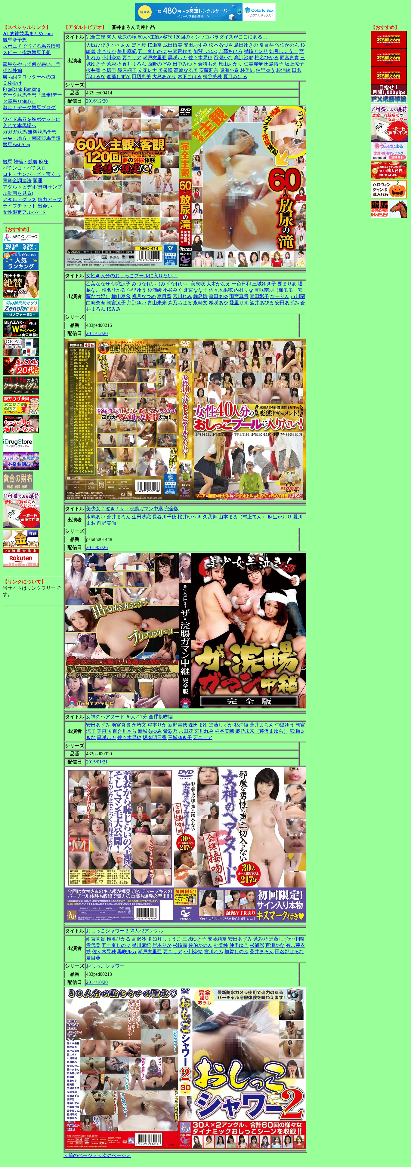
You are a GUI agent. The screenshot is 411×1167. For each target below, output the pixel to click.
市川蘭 (298, 296)
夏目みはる (235, 76)
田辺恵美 (141, 76)
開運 (37, 180)
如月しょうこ (283, 51)
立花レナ (147, 70)
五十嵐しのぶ (152, 51)
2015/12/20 (97, 333)
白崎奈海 (95, 302)
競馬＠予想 (15, 39)
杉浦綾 (283, 70)
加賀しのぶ (205, 51)
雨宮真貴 (289, 57)
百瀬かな (223, 57)
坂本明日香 (155, 737)
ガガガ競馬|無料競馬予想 (30, 131)
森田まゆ (218, 296)
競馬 (7, 161)
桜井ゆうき (190, 516)
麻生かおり (280, 516)
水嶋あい (95, 516)
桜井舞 (93, 70)
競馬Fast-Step (16, 144)
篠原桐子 (127, 70)
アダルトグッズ (19, 199)
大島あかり (164, 76)
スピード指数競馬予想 (27, 52)
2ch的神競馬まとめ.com (28, 33)
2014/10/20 (97, 982)
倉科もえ (207, 63)
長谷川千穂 (164, 516)
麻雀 (43, 161)
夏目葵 (266, 45)
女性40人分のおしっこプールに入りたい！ (132, 275)
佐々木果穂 (200, 57)
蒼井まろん (134, 63)
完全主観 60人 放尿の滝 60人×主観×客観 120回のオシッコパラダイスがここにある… (176, 36)
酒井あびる (262, 302)
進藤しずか (119, 76)
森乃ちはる (180, 302)
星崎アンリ (256, 51)
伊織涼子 (121, 283)
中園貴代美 (180, 51)
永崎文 (200, 302)
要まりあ (287, 283)
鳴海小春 (229, 70)
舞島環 (200, 296)
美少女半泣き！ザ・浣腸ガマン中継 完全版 (132, 508)
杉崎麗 (180, 945)
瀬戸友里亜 (155, 57)
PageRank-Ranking (21, 89)
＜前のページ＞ (80, 1155)
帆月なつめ (144, 296)
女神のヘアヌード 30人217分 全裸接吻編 (129, 716)
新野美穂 (177, 724)
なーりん (279, 296)
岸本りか (106, 51)
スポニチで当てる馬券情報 (31, 46)
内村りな (243, 290)
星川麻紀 (127, 51)
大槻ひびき (98, 45)
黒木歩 (139, 45)
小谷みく (172, 290)
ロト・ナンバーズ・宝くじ (31, 174)
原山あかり (230, 63)
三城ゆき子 (264, 283)
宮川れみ (182, 296)
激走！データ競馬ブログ (29, 107)
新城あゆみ (150, 731)
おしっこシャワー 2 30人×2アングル (124, 930)
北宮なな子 (196, 290)
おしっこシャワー (105, 966)
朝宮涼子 (116, 302)
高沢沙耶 (243, 57)
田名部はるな (289, 951)
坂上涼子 (294, 63)
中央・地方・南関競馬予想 (31, 138)
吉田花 (186, 731)
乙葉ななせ (98, 283)
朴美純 (247, 70)
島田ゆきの (246, 45)
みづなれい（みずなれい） (161, 283)
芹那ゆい (136, 302)
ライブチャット (19, 205)
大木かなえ (218, 283)
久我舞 (210, 516)
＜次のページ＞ (114, 1155)
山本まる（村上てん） (242, 516)
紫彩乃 (114, 63)
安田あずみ (196, 45)
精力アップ (50, 199)
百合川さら (125, 731)
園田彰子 (259, 296)
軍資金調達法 (17, 180)
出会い (45, 205)
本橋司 (109, 70)
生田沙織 (141, 516)
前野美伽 (106, 523)
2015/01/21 (97, 761)
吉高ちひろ (230, 51)
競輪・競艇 (26, 161)
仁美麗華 (253, 63)
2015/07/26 (97, 547)
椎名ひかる (267, 57)
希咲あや (218, 302)
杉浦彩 (257, 945)
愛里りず (239, 302)
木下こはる (190, 76)
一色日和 (241, 283)
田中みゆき (185, 63)
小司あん (121, 45)
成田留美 (172, 45)
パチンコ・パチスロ (24, 167)
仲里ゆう (265, 70)
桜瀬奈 (154, 45)
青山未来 (157, 302)
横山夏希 (121, 296)
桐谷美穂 (212, 76)
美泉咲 (165, 70)
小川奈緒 (111, 57)
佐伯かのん (287, 45)
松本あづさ (221, 45)
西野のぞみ (159, 63)
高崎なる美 (186, 70)
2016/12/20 (97, 100)
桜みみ (114, 309)
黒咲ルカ (177, 57)
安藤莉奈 (208, 70)
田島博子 (273, 63)
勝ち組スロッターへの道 (29, 76)
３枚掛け (12, 83)
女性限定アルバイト (24, 212)
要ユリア (131, 57)
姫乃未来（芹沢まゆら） (261, 731)
